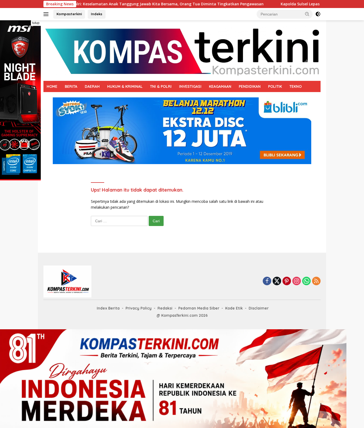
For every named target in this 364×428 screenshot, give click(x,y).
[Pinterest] (286, 281)
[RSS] (316, 281)
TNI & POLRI (161, 86)
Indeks (96, 14)
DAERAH (92, 86)
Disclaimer (259, 308)
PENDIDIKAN (250, 86)
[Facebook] (267, 281)
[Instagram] (296, 281)
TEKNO (295, 86)
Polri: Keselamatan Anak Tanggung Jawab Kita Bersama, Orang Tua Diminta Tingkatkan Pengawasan (147, 4)
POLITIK (275, 86)
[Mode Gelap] (318, 14)
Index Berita (108, 308)
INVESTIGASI (190, 86)
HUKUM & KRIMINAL (125, 86)
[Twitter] (277, 281)
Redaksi (164, 308)
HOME (52, 86)
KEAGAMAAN (220, 86)
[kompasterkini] (182, 50)
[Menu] (47, 14)
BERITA (71, 86)
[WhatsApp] (306, 281)
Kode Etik (234, 308)
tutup (35, 23)
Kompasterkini (69, 14)
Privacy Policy (139, 308)
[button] (307, 14)
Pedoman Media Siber (198, 308)
